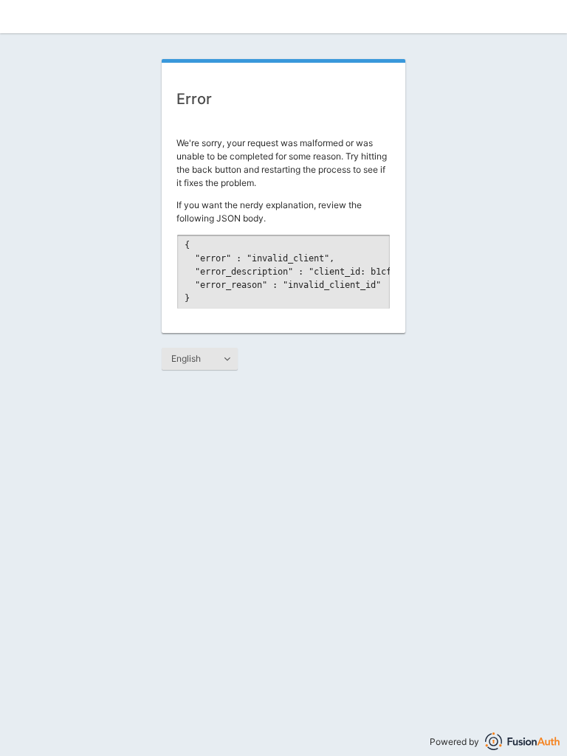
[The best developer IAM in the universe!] (522, 741)
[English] (200, 359)
